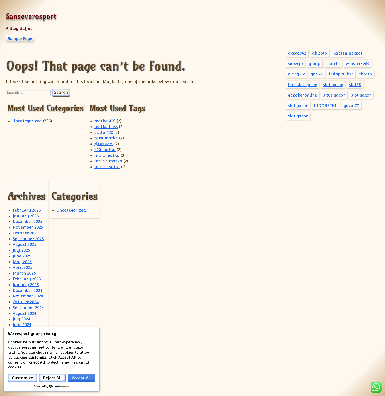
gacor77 (351, 105)
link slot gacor (302, 84)
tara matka (106, 138)
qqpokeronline (302, 95)
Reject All (52, 378)
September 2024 (28, 307)
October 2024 (26, 301)
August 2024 (24, 313)
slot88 (355, 84)
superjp (295, 63)
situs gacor (334, 95)
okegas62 (297, 53)
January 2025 (26, 284)
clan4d (333, 63)
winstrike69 (357, 63)
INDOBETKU (326, 105)
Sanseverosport (31, 16)
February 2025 (27, 279)
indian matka (108, 161)
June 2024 (22, 324)
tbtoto (365, 74)
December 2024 (27, 290)
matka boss (106, 126)
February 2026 (27, 210)
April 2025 (22, 267)
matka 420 (105, 121)
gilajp (314, 63)
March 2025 (24, 273)
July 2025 (21, 250)
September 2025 (28, 238)
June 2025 (22, 256)
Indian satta (107, 166)
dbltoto (319, 53)
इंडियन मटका (103, 143)
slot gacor (333, 84)
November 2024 (28, 296)
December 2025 (27, 221)
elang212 (296, 74)
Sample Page (20, 38)
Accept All (81, 378)
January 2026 (26, 216)
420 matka (105, 149)
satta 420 (103, 132)
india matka (107, 155)
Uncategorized (27, 121)
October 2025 (26, 233)
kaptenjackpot (347, 53)
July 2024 (21, 319)
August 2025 (24, 244)
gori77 (317, 74)
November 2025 (28, 227)
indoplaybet (341, 74)
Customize (22, 378)
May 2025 (22, 261)
